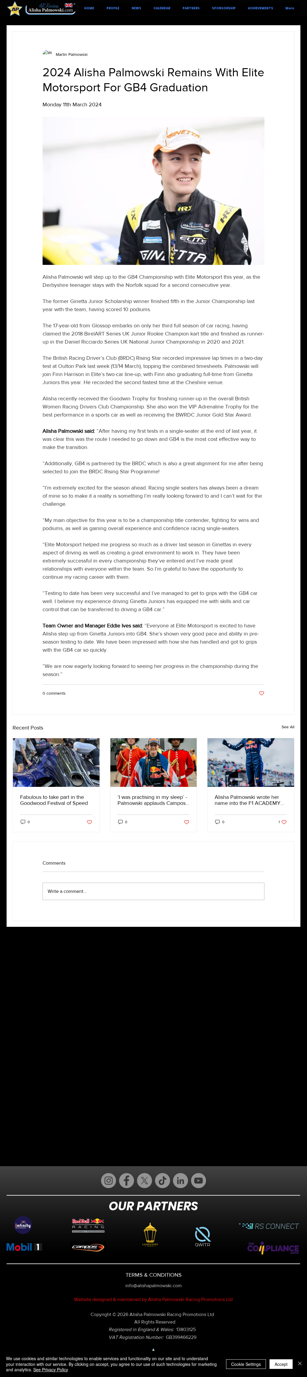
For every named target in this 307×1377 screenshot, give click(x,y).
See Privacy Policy (50, 1369)
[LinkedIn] (180, 1180)
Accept (281, 1364)
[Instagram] (108, 1180)
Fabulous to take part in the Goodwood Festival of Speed (54, 800)
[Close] (299, 1364)
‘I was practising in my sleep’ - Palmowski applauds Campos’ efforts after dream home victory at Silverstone (152, 800)
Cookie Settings (246, 1364)
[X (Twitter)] (144, 1180)
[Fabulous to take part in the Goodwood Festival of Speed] (56, 762)
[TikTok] (162, 1180)
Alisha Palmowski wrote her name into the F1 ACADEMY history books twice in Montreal (247, 800)
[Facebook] (126, 1180)
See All (288, 726)
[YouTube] (198, 1180)
